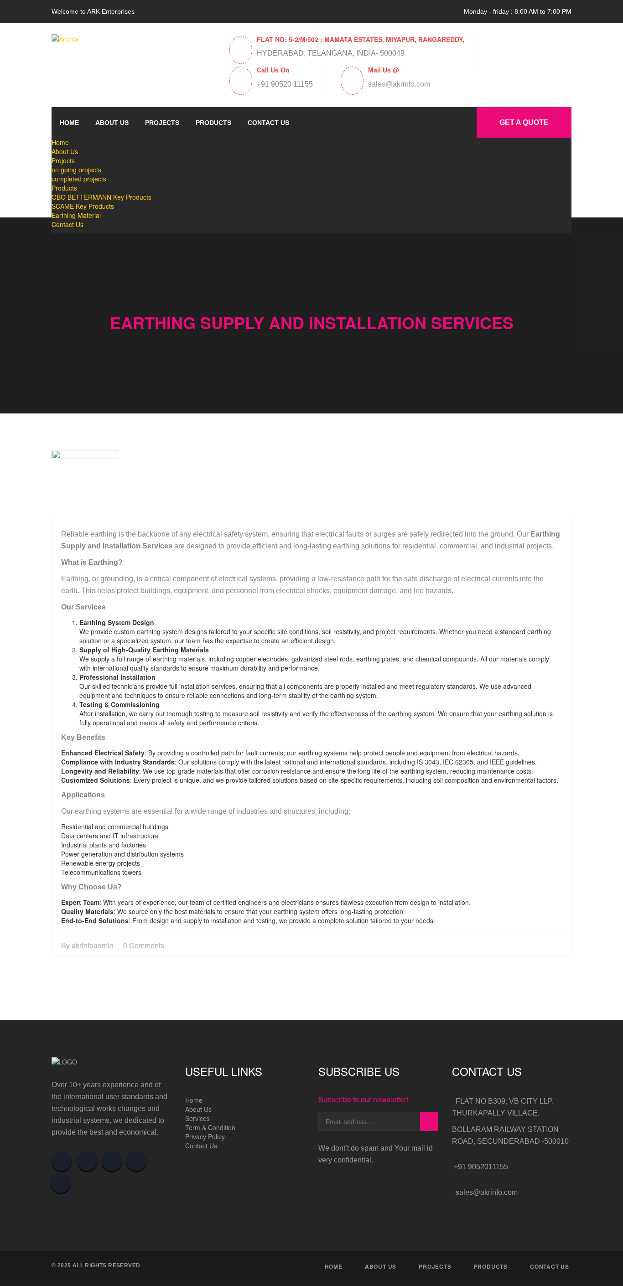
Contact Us (268, 122)
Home (69, 122)
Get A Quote (524, 122)
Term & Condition (210, 1127)
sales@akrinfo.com (399, 84)
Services (197, 1118)
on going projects (76, 169)
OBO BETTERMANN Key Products (101, 196)
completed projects (79, 178)
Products (213, 122)
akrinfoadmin (93, 945)
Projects (162, 122)
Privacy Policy (205, 1136)
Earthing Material (76, 215)
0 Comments (143, 945)
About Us (112, 122)
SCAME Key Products (83, 206)
